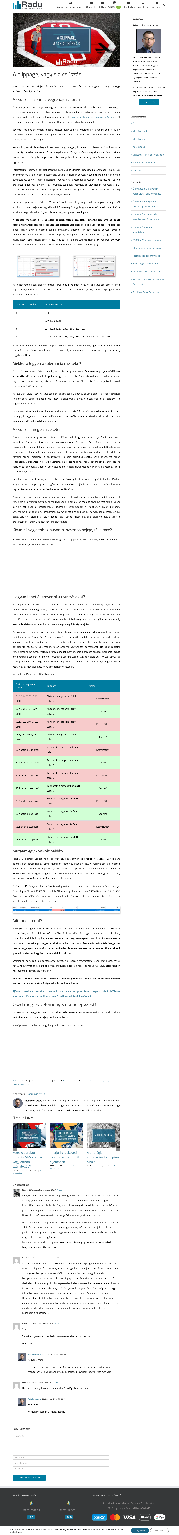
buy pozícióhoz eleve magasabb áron (91, 117)
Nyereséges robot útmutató (147, 263)
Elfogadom (140, 1530)
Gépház (137, 170)
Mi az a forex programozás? (147, 247)
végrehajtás (24, 1084)
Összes (136, 123)
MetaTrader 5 (140, 139)
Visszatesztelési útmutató (146, 271)
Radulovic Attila (18, 1081)
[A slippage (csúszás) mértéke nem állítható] (94, 256)
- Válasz (59, 1190)
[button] (164, 5)
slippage (16, 1084)
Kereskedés (67, 1081)
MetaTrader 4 (140, 131)
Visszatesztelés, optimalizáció (148, 154)
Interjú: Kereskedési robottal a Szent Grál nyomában (64, 1157)
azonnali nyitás (87, 1081)
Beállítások (159, 1530)
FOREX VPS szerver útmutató (148, 240)
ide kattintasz (16, 1532)
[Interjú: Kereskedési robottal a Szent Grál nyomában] (66, 1124)
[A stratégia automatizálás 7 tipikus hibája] (103, 1124)
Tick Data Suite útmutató (146, 292)
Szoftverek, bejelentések (145, 162)
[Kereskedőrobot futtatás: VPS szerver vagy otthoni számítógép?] (29, 1124)
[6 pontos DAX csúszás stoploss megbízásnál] (66, 907)
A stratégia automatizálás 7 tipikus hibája (103, 1157)
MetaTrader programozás (146, 255)
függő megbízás (106, 1081)
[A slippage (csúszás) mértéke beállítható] (38, 256)
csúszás (96, 1081)
